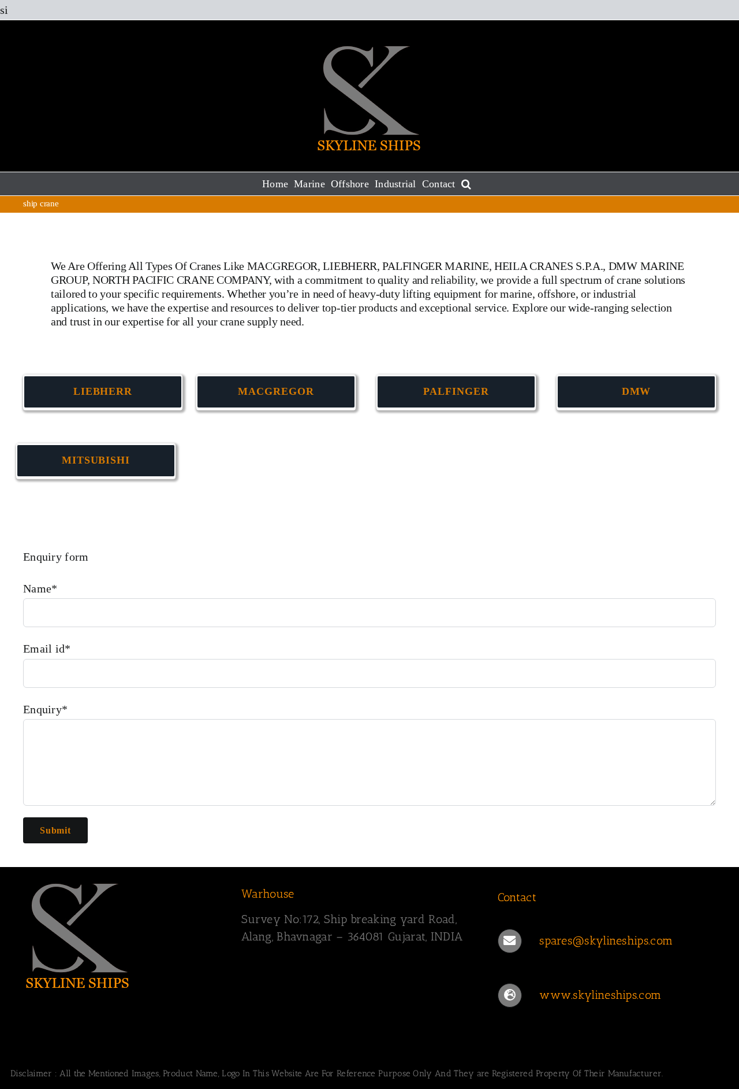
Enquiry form (56, 556)
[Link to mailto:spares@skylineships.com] (510, 941)
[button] (466, 183)
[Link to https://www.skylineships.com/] (510, 995)
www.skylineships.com (600, 995)
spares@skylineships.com (606, 940)
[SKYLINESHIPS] (78, 881)
